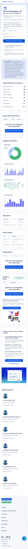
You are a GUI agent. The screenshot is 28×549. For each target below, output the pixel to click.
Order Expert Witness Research (14, 41)
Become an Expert (6, 502)
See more (6, 28)
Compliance (4, 543)
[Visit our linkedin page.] (7, 537)
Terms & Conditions (6, 545)
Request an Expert (6, 499)
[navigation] (26, 2)
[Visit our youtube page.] (9, 537)
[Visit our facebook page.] (2, 537)
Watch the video (15, 363)
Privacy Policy (5, 541)
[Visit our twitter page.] (5, 537)
